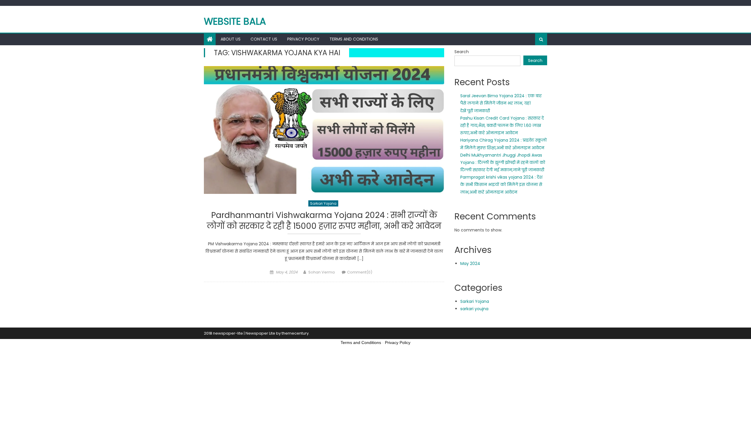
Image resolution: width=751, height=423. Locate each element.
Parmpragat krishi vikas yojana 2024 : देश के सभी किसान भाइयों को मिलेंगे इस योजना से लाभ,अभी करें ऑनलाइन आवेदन (501, 184)
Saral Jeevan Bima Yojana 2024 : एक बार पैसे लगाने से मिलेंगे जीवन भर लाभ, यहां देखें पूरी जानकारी (501, 103)
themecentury (295, 333)
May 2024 (470, 263)
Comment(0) (359, 272)
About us (231, 39)
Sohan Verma (321, 272)
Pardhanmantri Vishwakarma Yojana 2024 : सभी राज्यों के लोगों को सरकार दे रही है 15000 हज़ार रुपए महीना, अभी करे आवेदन (324, 220)
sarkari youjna (474, 309)
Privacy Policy (303, 39)
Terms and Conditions (353, 39)
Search (461, 52)
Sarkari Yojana (323, 203)
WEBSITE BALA (235, 21)
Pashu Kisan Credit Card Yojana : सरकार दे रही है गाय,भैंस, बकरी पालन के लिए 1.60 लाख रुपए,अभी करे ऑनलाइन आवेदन (502, 125)
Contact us (264, 39)
